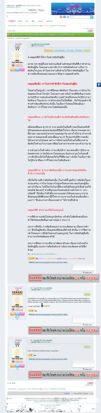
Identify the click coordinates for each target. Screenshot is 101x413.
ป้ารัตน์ (80, 258)
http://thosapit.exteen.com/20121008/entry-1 (43, 254)
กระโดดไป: (66, 393)
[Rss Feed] (61, 16)
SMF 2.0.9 (43, 405)
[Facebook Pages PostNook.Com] (64, 16)
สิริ (50, 258)
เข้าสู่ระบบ (29, 5)
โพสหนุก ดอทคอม (74, 400)
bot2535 (59, 258)
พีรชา (75, 258)
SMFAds (46, 406)
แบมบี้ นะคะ (41, 258)
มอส (83, 258)
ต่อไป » (92, 28)
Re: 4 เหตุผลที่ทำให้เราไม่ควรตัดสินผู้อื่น (41, 288)
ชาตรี (47, 258)
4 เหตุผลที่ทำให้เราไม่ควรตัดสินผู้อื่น (40, 44)
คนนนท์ (64, 258)
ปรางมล (54, 258)
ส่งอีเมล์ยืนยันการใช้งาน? (14, 7)
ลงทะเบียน (38, 5)
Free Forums (53, 406)
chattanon (70, 258)
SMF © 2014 (49, 405)
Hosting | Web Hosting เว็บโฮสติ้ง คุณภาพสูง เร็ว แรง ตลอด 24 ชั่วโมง (52, 401)
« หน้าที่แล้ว (87, 28)
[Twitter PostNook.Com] (67, 16)
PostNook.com (36, 400)
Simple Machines (56, 405)
